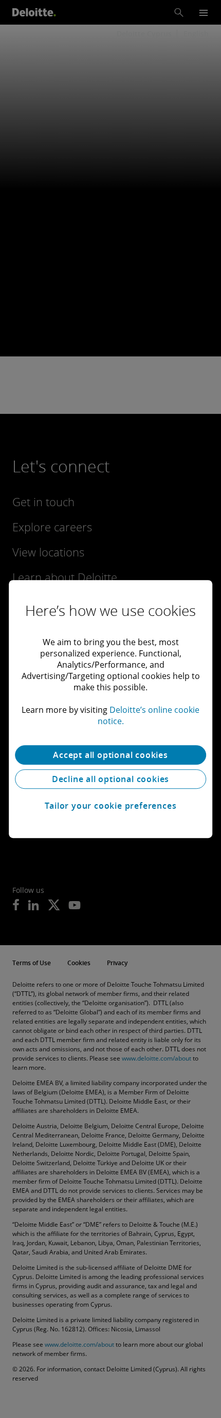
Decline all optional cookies (110, 779)
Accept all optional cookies (110, 755)
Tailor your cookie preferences (111, 805)
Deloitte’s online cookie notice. (149, 715)
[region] (110, 709)
